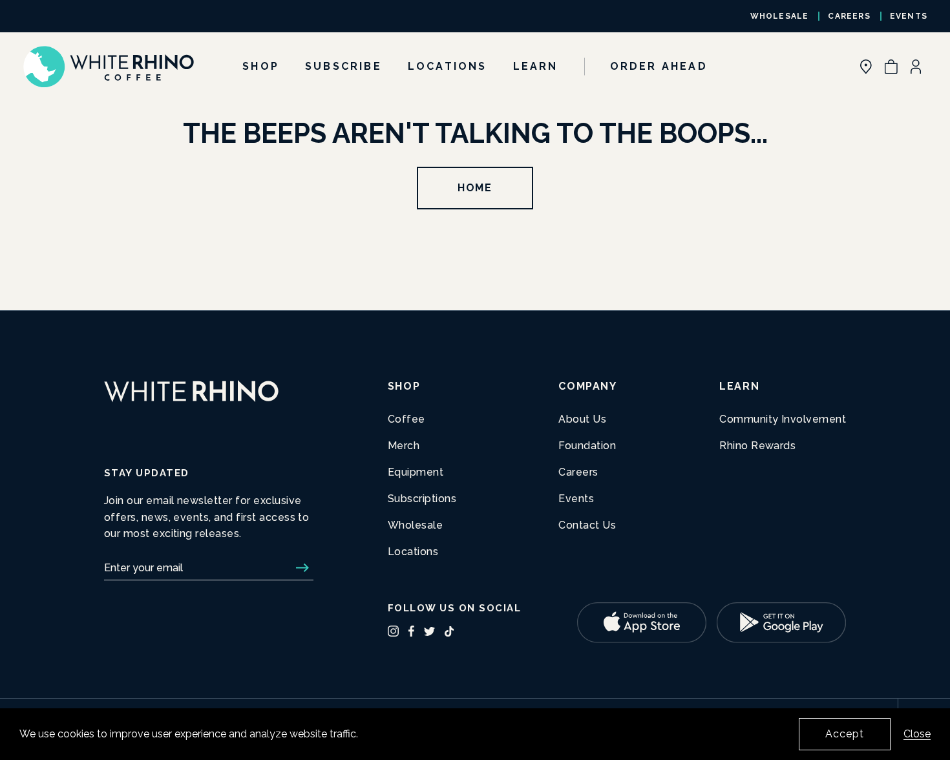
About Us (582, 419)
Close (917, 734)
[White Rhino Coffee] (108, 66)
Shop (260, 66)
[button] (891, 66)
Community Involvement (782, 419)
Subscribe (343, 66)
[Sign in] (915, 66)
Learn (535, 66)
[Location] (866, 66)
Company (587, 386)
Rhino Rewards (757, 445)
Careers (849, 16)
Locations (447, 66)
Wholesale (779, 16)
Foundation (587, 445)
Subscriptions (422, 498)
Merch (403, 445)
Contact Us (587, 525)
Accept (844, 734)
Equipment (415, 472)
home (475, 188)
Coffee (406, 419)
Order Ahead (659, 66)
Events (908, 16)
